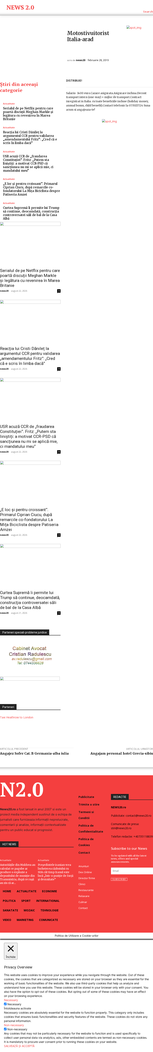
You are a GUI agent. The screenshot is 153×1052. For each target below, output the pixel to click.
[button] (148, 12)
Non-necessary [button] (14, 1025)
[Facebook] (121, 80)
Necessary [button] (11, 1000)
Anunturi (74, 48)
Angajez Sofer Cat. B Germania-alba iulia (34, 753)
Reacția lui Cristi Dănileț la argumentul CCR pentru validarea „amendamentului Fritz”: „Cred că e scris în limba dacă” (30, 137)
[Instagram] (120, 889)
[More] (149, 80)
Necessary (14, 1004)
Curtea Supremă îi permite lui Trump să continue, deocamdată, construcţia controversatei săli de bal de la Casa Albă (31, 213)
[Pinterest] (139, 80)
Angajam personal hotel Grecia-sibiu (121, 753)
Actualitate (9, 103)
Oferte (72, 53)
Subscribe (119, 879)
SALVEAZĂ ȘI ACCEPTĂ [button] (19, 1046)
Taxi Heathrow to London (16, 717)
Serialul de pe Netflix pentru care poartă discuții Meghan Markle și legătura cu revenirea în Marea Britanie (28, 113)
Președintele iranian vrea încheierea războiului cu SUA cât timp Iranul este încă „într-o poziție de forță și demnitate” (55, 872)
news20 (80, 60)
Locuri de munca (93, 48)
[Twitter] (130, 80)
